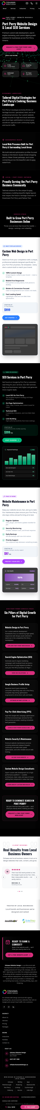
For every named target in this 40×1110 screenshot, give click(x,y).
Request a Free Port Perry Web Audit (18, 48)
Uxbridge (30, 1090)
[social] (4, 1007)
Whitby (20, 1082)
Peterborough (6, 1085)
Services (13, 8)
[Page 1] (17, 891)
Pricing (32, 8)
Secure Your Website (19, 757)
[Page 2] (19, 891)
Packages (5, 1027)
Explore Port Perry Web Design (19, 646)
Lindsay (17, 1087)
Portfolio (5, 1040)
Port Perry (7, 1087)
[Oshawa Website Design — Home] (9, 3)
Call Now (11, 1107)
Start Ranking (11, 440)
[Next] (36, 877)
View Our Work (11, 55)
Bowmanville (31, 1085)
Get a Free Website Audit (18, 955)
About (5, 8)
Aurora (20, 1090)
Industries (23, 8)
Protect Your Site (12, 561)
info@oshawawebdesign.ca (19, 1065)
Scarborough (29, 1087)
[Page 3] (21, 891)
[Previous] (3, 877)
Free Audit (31, 1107)
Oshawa (10, 1082)
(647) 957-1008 (14, 1059)
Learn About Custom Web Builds (18, 784)
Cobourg (10, 1090)
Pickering (19, 1085)
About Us (5, 1017)
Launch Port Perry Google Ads (19, 728)
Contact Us (5, 1043)
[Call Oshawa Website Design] (32, 3)
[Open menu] (36, 3)
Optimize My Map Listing (18, 700)
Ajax (28, 1082)
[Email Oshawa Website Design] (27, 3)
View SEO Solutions (19, 673)
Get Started (10, 318)
